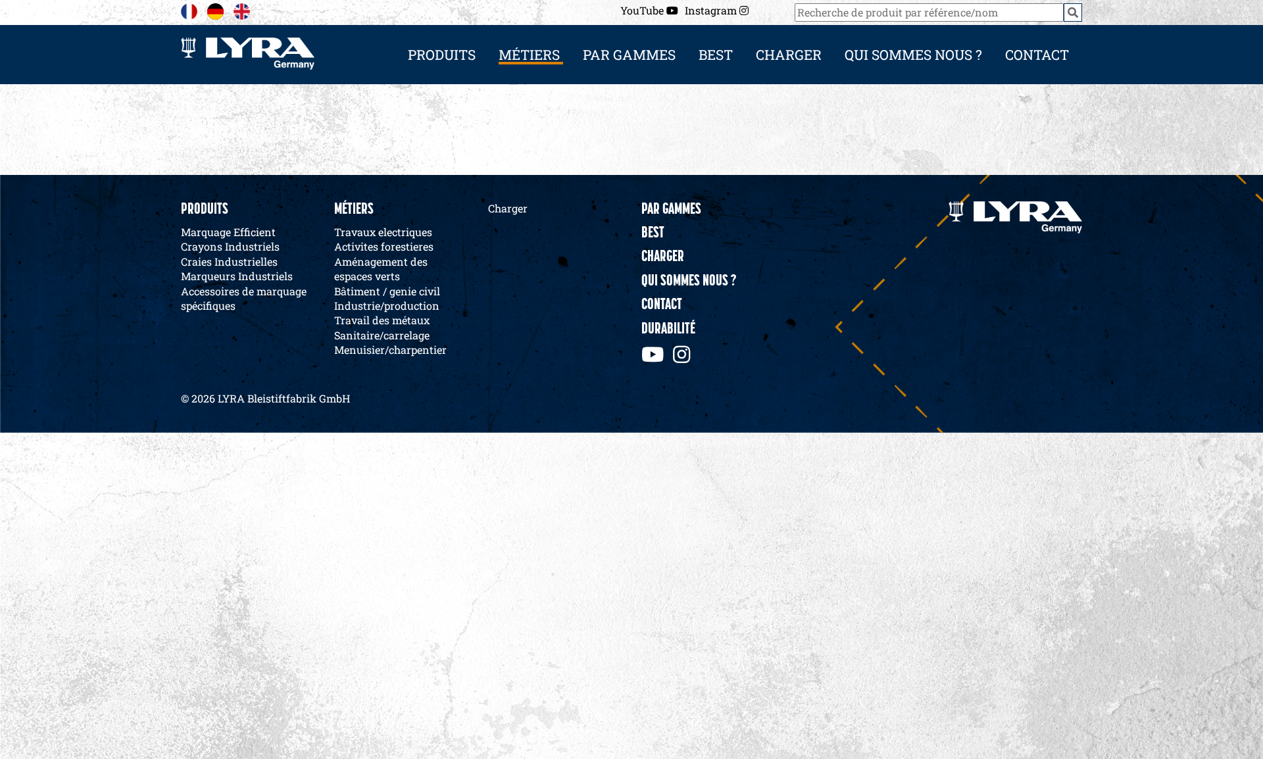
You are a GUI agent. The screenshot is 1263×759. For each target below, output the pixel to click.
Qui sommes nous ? (913, 54)
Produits (204, 210)
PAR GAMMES (629, 54)
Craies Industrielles (229, 261)
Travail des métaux (382, 320)
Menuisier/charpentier (390, 349)
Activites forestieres (383, 246)
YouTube (643, 10)
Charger (789, 54)
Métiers (354, 210)
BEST (716, 54)
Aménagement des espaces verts (381, 269)
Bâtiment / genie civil (387, 291)
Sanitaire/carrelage (382, 335)
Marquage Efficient (228, 232)
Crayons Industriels (230, 246)
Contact (1037, 54)
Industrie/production (386, 305)
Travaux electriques (383, 232)
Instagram (712, 10)
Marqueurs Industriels (237, 276)
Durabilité (668, 329)
